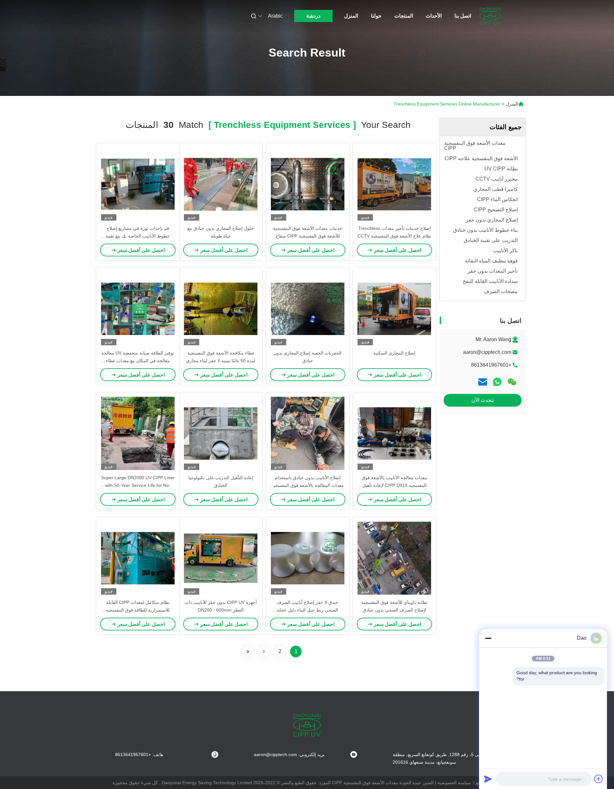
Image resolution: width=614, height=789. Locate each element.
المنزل (351, 16)
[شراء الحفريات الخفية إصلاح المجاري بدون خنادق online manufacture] (307, 308)
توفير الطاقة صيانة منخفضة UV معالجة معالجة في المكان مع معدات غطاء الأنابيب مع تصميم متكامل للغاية (137, 360)
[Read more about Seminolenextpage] (264, 651)
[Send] (488, 779)
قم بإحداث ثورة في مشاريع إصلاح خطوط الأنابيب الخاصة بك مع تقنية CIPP (138, 236)
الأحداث (434, 16)
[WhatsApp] (497, 382)
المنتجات (403, 16)
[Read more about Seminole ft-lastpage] (248, 651)
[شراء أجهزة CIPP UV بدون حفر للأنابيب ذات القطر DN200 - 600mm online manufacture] (220, 557)
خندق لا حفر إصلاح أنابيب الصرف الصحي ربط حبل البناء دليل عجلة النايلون (307, 610)
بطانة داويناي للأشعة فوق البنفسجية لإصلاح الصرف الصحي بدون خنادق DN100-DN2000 (394, 610)
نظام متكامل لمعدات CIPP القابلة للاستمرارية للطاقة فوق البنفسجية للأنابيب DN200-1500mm (137, 610)
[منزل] (490, 16)
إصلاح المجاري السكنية (394, 352)
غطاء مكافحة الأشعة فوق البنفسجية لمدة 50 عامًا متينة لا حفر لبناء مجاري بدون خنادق (220, 360)
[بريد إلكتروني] (482, 382)
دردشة (313, 16)
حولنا (376, 16)
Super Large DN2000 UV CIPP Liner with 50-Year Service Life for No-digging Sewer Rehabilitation (138, 485)
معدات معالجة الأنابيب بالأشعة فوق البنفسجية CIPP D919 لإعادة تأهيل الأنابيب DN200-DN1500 (394, 485)
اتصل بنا (462, 16)
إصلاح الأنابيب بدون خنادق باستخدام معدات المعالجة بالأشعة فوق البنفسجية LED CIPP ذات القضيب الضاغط (307, 485)
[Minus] (488, 638)
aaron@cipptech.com (487, 352)
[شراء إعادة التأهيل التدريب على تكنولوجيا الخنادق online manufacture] (220, 433)
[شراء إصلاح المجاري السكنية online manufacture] (394, 308)
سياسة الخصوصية (454, 782)
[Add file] (598, 779)
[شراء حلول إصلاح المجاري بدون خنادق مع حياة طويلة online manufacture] (220, 183)
